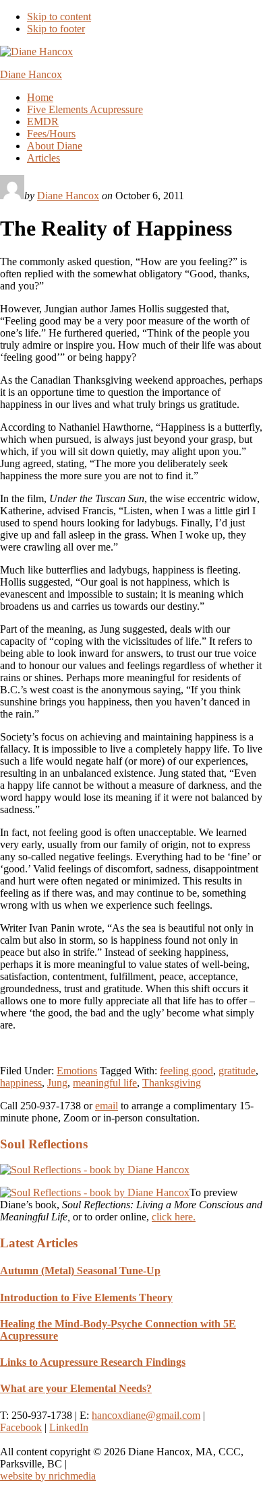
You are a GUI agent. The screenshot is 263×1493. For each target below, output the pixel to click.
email (106, 1105)
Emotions (77, 1070)
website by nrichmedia (48, 1476)
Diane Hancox (31, 74)
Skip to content (59, 16)
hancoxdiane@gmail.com (146, 1415)
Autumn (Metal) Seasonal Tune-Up (80, 1270)
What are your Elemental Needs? (76, 1388)
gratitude (237, 1070)
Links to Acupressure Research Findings (92, 1362)
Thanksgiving (171, 1082)
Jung (57, 1082)
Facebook (21, 1427)
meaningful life (105, 1082)
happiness (21, 1082)
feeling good (186, 1070)
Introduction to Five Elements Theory (86, 1297)
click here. (174, 1216)
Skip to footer (56, 28)
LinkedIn (68, 1427)
